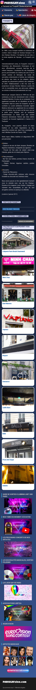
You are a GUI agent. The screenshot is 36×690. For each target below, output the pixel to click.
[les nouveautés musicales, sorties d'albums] (18, 572)
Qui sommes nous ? (8, 687)
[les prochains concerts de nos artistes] (18, 549)
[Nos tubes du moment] (18, 527)
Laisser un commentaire (26, 221)
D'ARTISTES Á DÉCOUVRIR (19, 670)
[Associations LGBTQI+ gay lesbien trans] (18, 613)
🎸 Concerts (7, 10)
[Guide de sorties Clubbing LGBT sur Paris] (18, 506)
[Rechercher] (30, 2)
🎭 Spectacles (22, 10)
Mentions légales (20, 687)
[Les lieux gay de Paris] (18, 593)
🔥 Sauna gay (7, 15)
